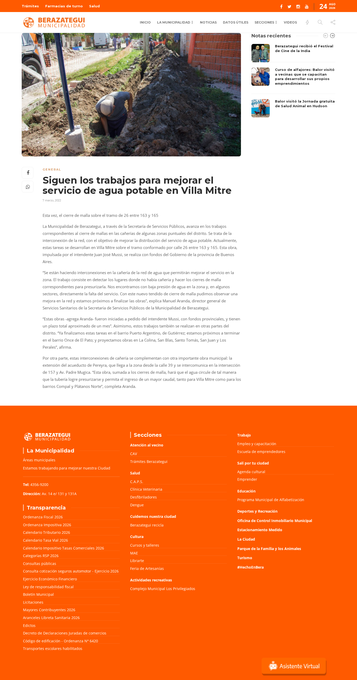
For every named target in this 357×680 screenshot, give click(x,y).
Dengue (137, 504)
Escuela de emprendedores (261, 451)
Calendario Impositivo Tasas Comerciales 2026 (63, 548)
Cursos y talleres (144, 545)
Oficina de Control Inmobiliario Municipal (274, 520)
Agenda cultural (251, 471)
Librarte (137, 560)
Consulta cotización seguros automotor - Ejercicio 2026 (71, 571)
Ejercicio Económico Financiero (50, 578)
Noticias (208, 22)
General (52, 169)
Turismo (244, 557)
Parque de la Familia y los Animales (269, 548)
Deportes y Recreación (257, 511)
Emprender (247, 479)
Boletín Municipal (38, 594)
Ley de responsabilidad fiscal (48, 586)
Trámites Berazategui (149, 461)
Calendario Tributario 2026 (46, 532)
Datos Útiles (235, 22)
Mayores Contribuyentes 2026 (49, 609)
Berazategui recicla (147, 525)
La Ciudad (246, 539)
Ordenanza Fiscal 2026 (43, 516)
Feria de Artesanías (147, 568)
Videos (290, 22)
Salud (94, 6)
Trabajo (244, 435)
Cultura (136, 536)
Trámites (30, 6)
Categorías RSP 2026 (41, 555)
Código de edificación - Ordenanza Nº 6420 (60, 640)
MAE (134, 553)
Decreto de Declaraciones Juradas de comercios (64, 633)
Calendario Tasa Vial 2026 (45, 540)
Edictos (29, 625)
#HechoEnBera (250, 567)
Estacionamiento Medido (259, 529)
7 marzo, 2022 (52, 200)
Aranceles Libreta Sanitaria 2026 (51, 617)
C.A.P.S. (136, 481)
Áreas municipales (39, 459)
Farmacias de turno (64, 6)
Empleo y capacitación (256, 443)
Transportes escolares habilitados (52, 648)
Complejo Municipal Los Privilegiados (162, 588)
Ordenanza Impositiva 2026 (47, 524)
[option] (293, 80)
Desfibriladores (143, 497)
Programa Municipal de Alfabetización (270, 499)
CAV (133, 453)
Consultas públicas (39, 563)
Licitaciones (33, 602)
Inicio (145, 22)
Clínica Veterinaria (146, 489)
